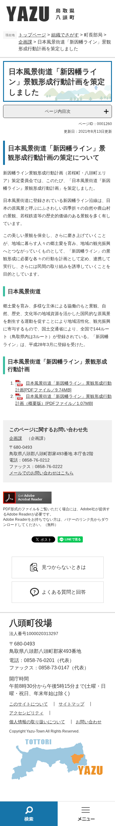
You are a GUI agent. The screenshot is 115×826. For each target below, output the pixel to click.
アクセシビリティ (26, 712)
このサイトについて (28, 704)
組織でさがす (65, 34)
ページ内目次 (58, 111)
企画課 (25, 41)
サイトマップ (71, 704)
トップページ (32, 34)
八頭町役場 (30, 623)
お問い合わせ (89, 721)
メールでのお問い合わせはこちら (41, 472)
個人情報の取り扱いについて (37, 721)
